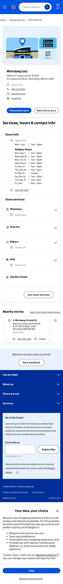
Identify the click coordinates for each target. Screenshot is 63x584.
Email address (12, 442)
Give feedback (31, 362)
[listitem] (36, 144)
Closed (34, 173)
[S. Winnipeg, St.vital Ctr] (27, 329)
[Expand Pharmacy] (56, 210)
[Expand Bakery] (56, 242)
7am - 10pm (36, 153)
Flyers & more (11, 393)
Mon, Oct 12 (20, 159)
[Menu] (5, 7)
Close (31, 570)
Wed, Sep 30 (21, 156)
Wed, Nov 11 (20, 163)
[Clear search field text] (42, 7)
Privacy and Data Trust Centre (15, 492)
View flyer (16, 98)
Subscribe (48, 449)
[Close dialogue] (57, 510)
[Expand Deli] (56, 260)
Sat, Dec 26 (20, 176)
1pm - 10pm (36, 163)
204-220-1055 (18, 89)
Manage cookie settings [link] (31, 578)
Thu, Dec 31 (20, 179)
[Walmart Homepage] (13, 7)
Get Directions (18, 93)
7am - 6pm (36, 169)
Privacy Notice (38, 492)
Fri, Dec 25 (20, 173)
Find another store (19, 110)
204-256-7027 (24, 339)
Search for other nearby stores (45, 312)
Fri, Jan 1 (19, 183)
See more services (39, 294)
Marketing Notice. (46, 555)
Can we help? (10, 374)
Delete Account (9, 498)
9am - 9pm (36, 183)
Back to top (55, 498)
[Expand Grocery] (56, 227)
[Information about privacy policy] (17, 472)
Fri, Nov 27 (20, 166)
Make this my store (46, 110)
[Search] (47, 7)
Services (8, 403)
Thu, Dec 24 (20, 169)
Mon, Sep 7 (20, 153)
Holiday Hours (23, 149)
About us (8, 384)
